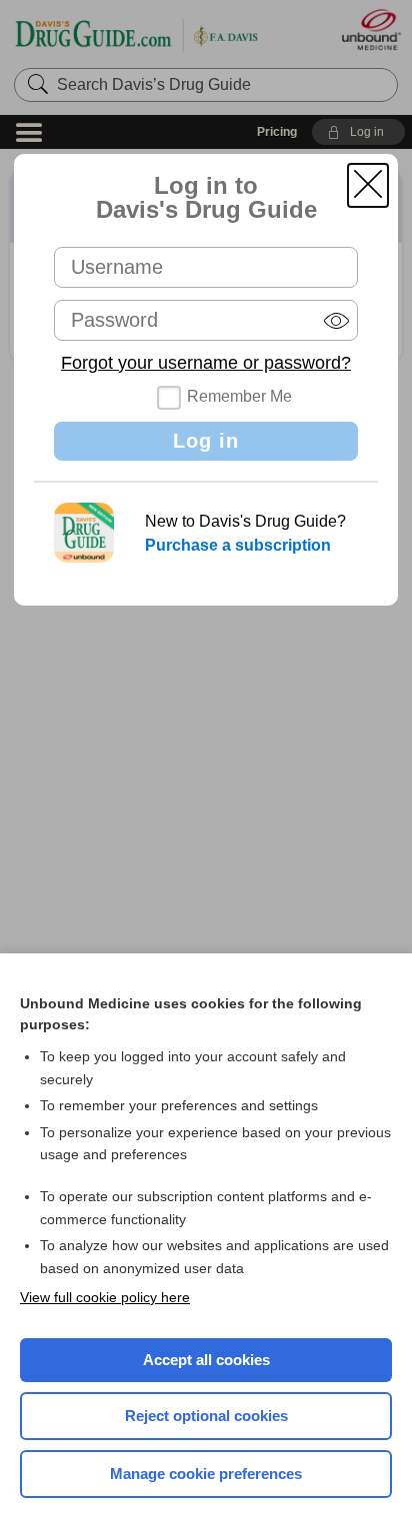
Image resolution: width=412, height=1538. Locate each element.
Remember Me (239, 396)
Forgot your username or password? (206, 363)
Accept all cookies (206, 1359)
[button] (368, 185)
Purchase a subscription (238, 545)
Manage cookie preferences (206, 1473)
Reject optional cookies (206, 1415)
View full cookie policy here (105, 1297)
